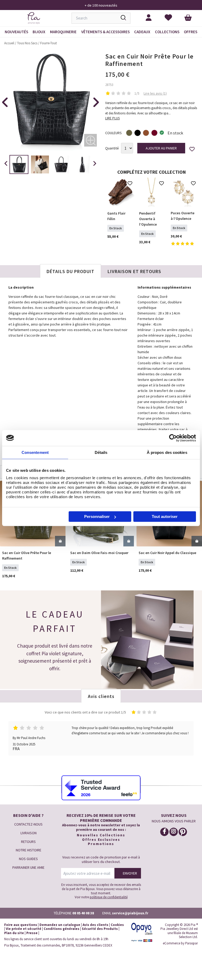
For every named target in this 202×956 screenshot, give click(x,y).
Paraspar (191, 943)
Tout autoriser (165, 516)
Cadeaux (142, 31)
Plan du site (14, 933)
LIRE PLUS (112, 118)
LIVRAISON (29, 833)
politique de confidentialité (109, 897)
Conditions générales (61, 928)
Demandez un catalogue (59, 925)
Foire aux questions (20, 925)
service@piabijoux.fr (130, 913)
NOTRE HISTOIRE (28, 850)
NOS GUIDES (28, 858)
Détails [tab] (101, 452)
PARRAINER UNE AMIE (28, 867)
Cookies (117, 925)
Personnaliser (97, 516)
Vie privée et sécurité (23, 928)
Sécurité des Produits (100, 928)
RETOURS (28, 841)
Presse (32, 933)
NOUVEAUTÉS (16, 31)
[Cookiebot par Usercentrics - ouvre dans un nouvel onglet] (173, 438)
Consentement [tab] (35, 452)
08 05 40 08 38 (83, 913)
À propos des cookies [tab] (167, 452)
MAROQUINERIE (63, 31)
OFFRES (190, 31)
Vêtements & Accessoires (105, 31)
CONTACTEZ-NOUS (28, 824)
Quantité (112, 148)
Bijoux (39, 31)
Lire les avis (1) (155, 93)
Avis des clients (95, 925)
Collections (167, 31)
